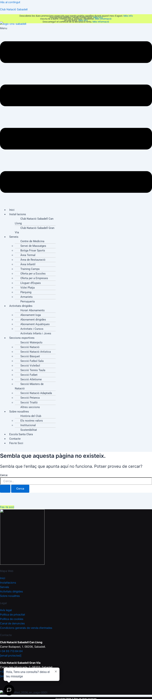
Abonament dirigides (33, 319)
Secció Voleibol (30, 365)
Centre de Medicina (32, 241)
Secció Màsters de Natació (29, 386)
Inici (2, 578)
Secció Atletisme (31, 379)
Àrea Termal (27, 255)
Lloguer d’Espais (30, 283)
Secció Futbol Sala (32, 361)
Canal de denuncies (12, 623)
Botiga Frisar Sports (32, 250)
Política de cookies (11, 619)
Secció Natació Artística (35, 351)
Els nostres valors (31, 420)
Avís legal (6, 610)
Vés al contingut (10, 2)
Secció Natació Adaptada (36, 393)
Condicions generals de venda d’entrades (26, 628)
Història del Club (30, 416)
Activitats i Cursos (31, 328)
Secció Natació (29, 347)
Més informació (103, 18)
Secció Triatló (29, 402)
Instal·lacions (17, 214)
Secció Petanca (30, 397)
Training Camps (30, 269)
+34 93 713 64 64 (11, 651)
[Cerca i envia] (5, 489)
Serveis (13, 236)
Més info (128, 15)
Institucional (28, 425)
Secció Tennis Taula (32, 370)
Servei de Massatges (33, 246)
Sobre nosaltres (19, 411)
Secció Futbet (28, 374)
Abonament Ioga (30, 315)
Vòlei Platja (27, 287)
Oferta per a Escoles (33, 273)
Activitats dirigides (20, 306)
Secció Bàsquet (30, 356)
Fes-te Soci (16, 443)
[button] (76, 115)
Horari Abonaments (32, 310)
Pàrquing (25, 292)
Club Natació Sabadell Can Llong (34, 221)
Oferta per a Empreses (34, 278)
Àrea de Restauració (32, 259)
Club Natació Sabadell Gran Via (34, 230)
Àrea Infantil (27, 264)
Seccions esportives (21, 338)
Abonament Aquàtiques (35, 324)
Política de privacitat (12, 614)
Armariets (26, 297)
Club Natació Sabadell (13, 9)
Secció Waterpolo (31, 342)
